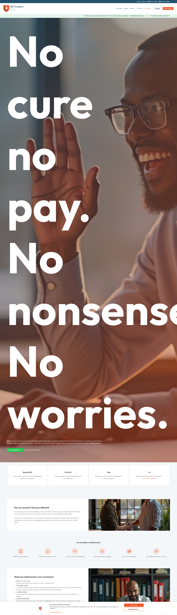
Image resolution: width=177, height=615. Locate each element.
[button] (15, 450)
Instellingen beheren (133, 609)
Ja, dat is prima (134, 605)
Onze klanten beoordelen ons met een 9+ (157, 15)
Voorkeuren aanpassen (55, 612)
